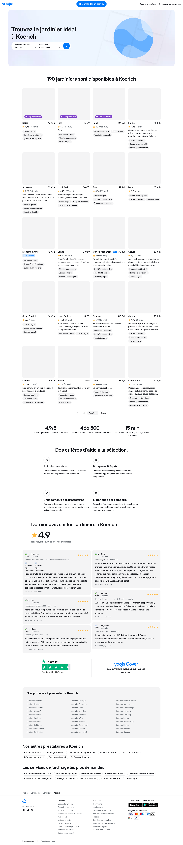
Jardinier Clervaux (34, 701)
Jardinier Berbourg (123, 715)
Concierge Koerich (57, 757)
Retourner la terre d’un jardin (37, 773)
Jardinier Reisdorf (34, 722)
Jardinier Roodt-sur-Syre (126, 701)
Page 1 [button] (91, 413)
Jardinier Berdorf (78, 722)
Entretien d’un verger (111, 778)
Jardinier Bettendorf (35, 708)
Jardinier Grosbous (79, 704)
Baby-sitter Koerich (109, 752)
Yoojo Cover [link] (98, 807)
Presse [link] (96, 817)
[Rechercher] (66, 45)
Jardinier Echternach (79, 725)
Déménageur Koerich (55, 752)
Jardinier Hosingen (34, 704)
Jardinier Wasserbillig (125, 722)
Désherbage (131, 778)
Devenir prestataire (148, 4)
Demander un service (93, 4)
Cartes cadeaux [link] (64, 823)
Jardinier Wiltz (77, 718)
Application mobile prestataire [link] (70, 814)
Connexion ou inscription (170, 4)
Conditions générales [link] (102, 820)
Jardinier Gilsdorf (34, 711)
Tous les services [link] (48, 841)
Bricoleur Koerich (32, 752)
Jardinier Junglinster (124, 711)
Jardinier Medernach (35, 728)
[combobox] (25, 46)
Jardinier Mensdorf (79, 732)
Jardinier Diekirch (34, 715)
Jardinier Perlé (77, 708)
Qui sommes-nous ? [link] (66, 833)
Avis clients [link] (62, 817)
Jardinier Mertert (122, 718)
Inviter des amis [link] (64, 820)
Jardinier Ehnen (122, 725)
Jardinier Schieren (34, 725)
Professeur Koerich (80, 757)
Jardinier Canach (123, 732)
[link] (38, 243)
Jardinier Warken (34, 718)
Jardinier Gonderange (125, 708)
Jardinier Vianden (78, 711)
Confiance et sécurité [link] (102, 810)
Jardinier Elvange (78, 701)
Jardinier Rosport (78, 728)
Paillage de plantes (66, 778)
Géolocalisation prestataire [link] (69, 826)
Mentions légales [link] (100, 826)
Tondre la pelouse (87, 778)
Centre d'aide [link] (99, 804)
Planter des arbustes (114, 773)
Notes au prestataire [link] (66, 830)
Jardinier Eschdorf (78, 715)
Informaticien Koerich (34, 757)
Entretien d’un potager (66, 773)
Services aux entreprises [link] (103, 814)
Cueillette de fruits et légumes (38, 778)
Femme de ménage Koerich (82, 752)
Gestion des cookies (101, 830)
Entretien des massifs (91, 773)
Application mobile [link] (65, 810)
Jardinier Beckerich (35, 732)
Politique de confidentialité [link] (104, 823)
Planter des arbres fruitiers (141, 773)
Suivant (103, 413)
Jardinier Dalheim (123, 728)
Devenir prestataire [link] (66, 807)
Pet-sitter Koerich (130, 752)
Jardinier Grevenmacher (126, 704)
